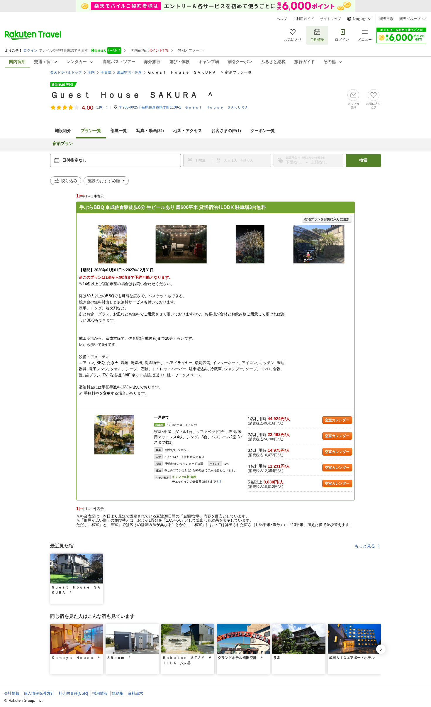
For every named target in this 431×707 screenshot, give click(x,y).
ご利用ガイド (303, 19)
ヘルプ (281, 19)
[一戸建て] (114, 434)
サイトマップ (330, 19)
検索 (363, 160)
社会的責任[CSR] (73, 693)
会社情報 (11, 693)
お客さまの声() (226, 130)
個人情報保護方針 (39, 693)
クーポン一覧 (262, 130)
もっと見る (364, 546)
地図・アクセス (187, 130)
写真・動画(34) (150, 130)
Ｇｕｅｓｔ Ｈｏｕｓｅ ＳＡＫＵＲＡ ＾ (132, 94)
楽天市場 (386, 19)
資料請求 (135, 693)
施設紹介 (63, 130)
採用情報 (100, 693)
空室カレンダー (337, 420)
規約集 (117, 693)
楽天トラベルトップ (66, 72)
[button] (99, 557)
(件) (99, 107)
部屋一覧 (119, 130)
